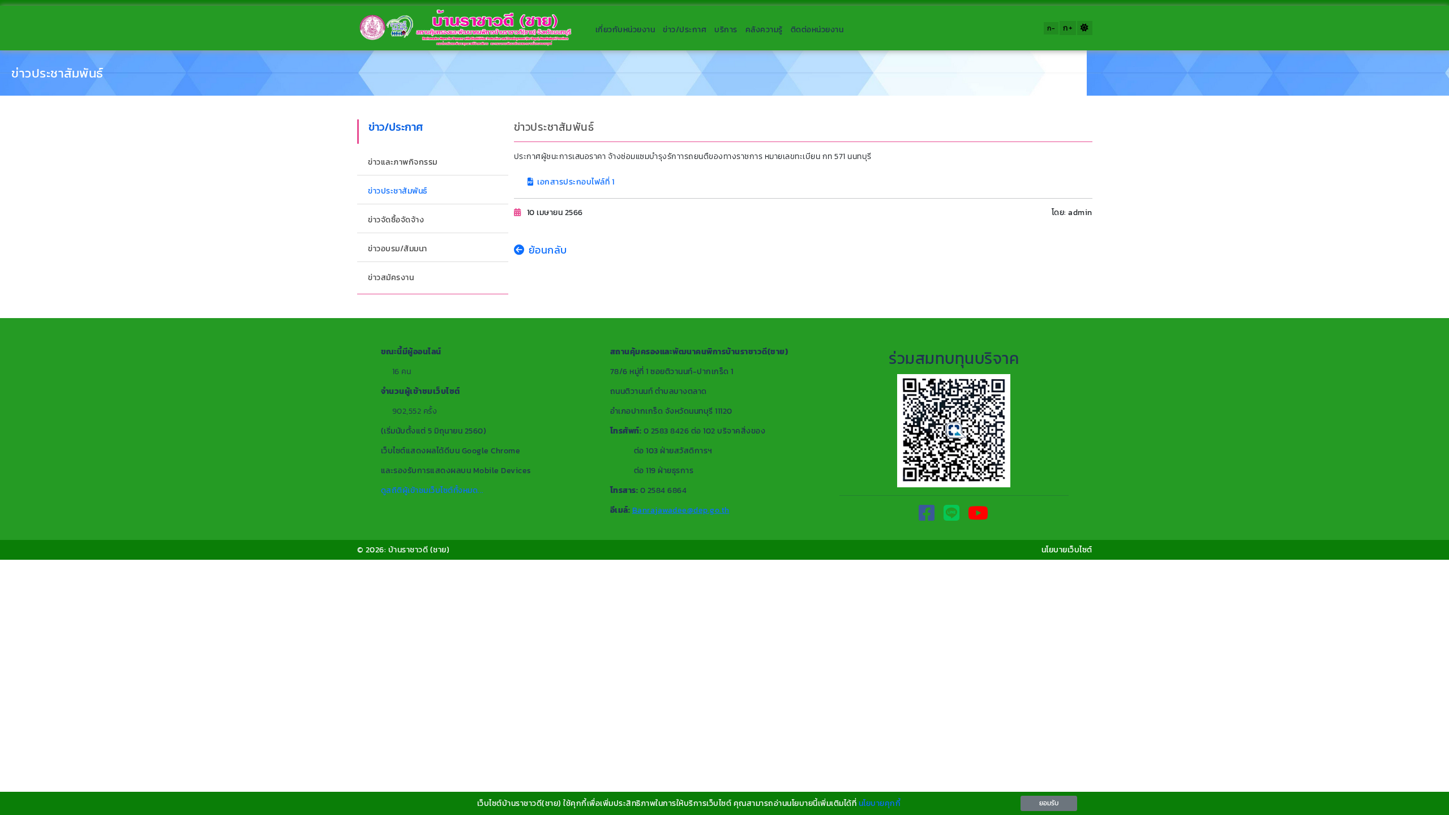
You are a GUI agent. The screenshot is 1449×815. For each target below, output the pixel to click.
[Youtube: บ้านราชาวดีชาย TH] (978, 513)
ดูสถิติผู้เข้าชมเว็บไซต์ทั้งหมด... (432, 490)
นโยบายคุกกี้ (880, 803)
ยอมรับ (1048, 803)
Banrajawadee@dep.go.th (681, 510)
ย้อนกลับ (548, 250)
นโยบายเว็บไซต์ (1066, 550)
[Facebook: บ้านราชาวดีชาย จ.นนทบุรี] (927, 513)
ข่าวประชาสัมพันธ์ (57, 73)
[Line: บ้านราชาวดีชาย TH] (952, 513)
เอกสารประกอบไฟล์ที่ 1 (575, 182)
